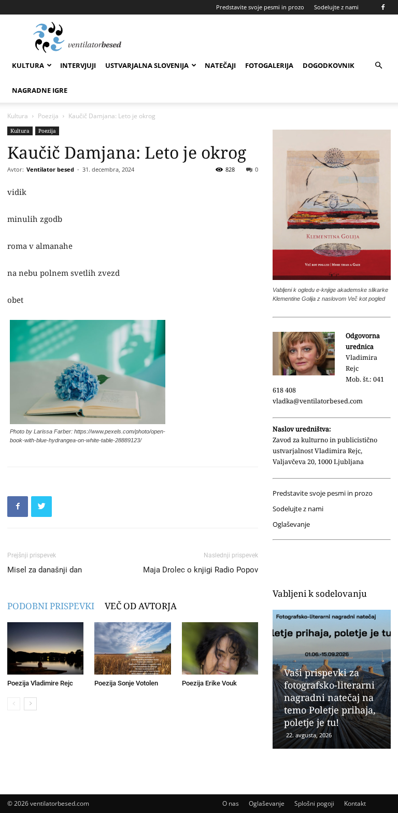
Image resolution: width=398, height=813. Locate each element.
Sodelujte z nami (336, 7)
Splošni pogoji (314, 803)
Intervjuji (78, 65)
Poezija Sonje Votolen (126, 683)
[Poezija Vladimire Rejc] (45, 648)
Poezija (48, 115)
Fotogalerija (269, 65)
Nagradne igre (39, 90)
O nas (230, 803)
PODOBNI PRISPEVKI (50, 606)
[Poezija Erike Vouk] (220, 648)
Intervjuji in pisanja (356, 680)
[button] (378, 66)
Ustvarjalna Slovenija (147, 65)
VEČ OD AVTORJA (141, 606)
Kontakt (355, 803)
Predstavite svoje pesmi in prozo (260, 7)
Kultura (28, 65)
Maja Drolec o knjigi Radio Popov (200, 569)
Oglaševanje (291, 524)
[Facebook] (383, 7)
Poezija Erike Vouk (209, 683)
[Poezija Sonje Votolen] (132, 648)
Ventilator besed (50, 169)
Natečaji (220, 65)
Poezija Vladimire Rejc (40, 683)
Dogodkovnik (328, 65)
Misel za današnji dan (44, 569)
